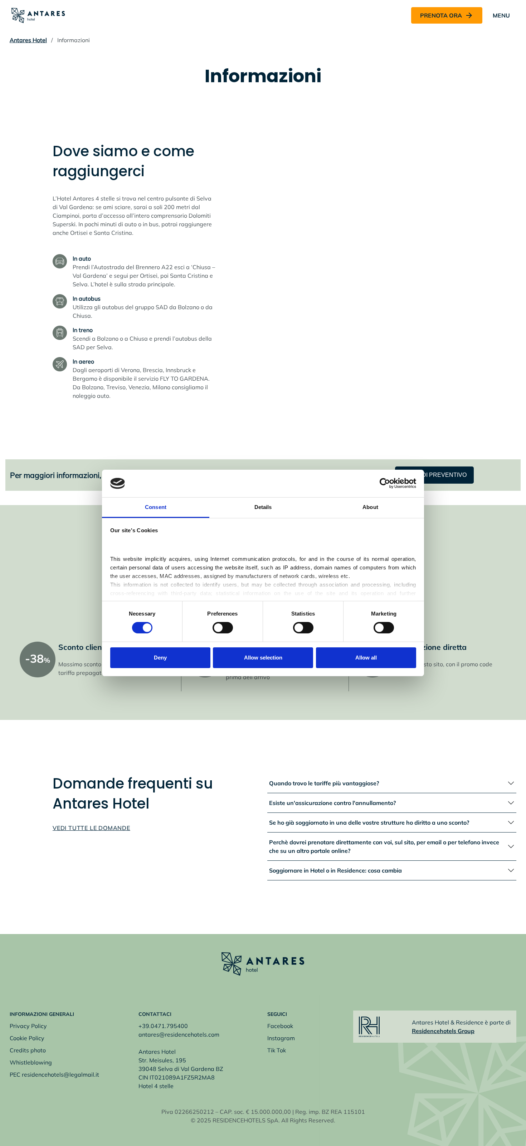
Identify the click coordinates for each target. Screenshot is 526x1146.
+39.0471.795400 (163, 1025)
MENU (501, 15)
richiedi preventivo (434, 475)
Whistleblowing (31, 1062)
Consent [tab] (155, 507)
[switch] (223, 627)
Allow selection (263, 657)
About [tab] (370, 507)
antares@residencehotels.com (178, 1034)
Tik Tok (276, 1050)
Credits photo (28, 1050)
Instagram (281, 1038)
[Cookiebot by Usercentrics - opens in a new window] (385, 483)
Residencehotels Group (443, 1030)
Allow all (366, 657)
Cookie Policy (27, 1038)
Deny (160, 657)
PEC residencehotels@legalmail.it (54, 1074)
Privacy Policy (28, 1025)
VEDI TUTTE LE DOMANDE (91, 827)
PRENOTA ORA (441, 15)
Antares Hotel (28, 40)
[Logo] (38, 14)
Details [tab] (263, 507)
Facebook (280, 1025)
